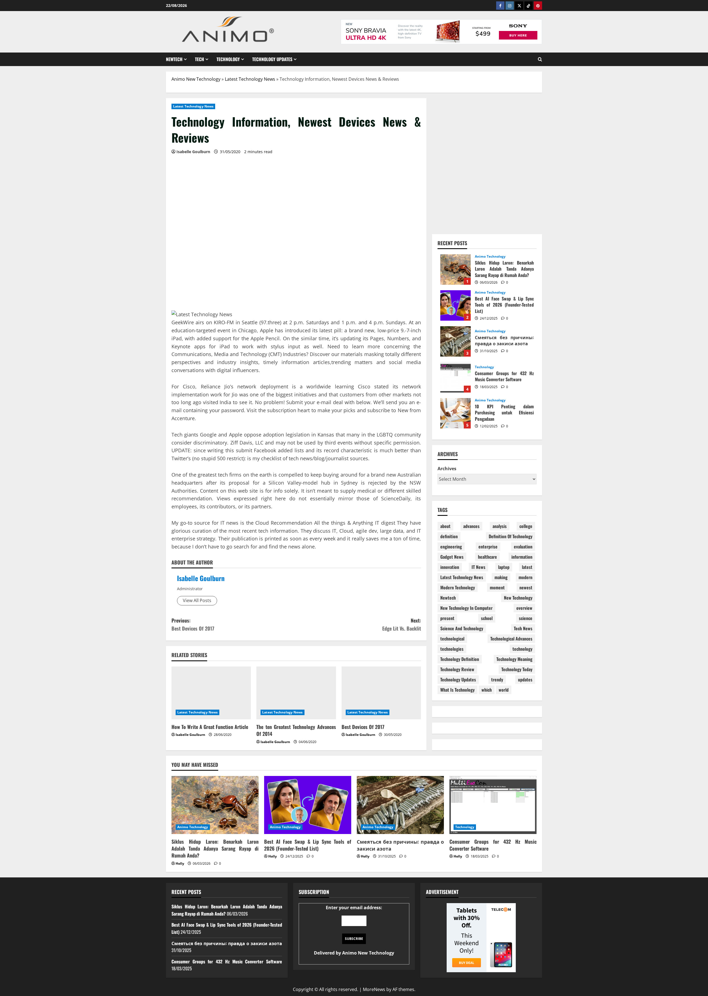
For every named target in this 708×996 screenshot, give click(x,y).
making (500, 577)
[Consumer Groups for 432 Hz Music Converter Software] (493, 805)
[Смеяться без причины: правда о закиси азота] (400, 805)
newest (525, 587)
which (486, 689)
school (487, 618)
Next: (401, 624)
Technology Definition (459, 659)
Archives (447, 469)
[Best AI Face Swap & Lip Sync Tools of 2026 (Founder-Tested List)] (307, 805)
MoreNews (374, 989)
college (525, 526)
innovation (449, 567)
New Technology (518, 597)
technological (452, 638)
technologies (452, 648)
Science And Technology (461, 628)
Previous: (192, 624)
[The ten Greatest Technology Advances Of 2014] (296, 693)
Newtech (174, 59)
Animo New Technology (195, 79)
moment (497, 587)
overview (524, 608)
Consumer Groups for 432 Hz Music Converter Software (455, 377)
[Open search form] (540, 59)
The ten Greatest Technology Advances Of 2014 (296, 730)
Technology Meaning (514, 659)
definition (449, 536)
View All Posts (197, 600)
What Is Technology (457, 689)
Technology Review (457, 669)
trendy (497, 679)
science (525, 618)
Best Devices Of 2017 (363, 726)
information (521, 556)
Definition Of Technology (510, 536)
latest (527, 567)
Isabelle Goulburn (201, 578)
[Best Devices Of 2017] (381, 693)
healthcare (487, 556)
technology (522, 648)
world (504, 689)
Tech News (523, 628)
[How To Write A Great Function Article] (211, 693)
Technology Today (516, 669)
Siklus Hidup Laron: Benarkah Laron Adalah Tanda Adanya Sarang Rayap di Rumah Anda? (455, 269)
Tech (199, 59)
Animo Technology (490, 256)
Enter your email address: (354, 930)
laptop (503, 567)
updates (525, 679)
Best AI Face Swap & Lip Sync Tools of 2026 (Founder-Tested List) (455, 305)
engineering (451, 546)
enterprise (488, 546)
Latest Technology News (250, 79)
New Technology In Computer (466, 608)
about (445, 526)
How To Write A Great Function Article (209, 726)
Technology (228, 59)
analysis (500, 526)
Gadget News (452, 556)
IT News (478, 567)
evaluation (523, 546)
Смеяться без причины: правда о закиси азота (455, 341)
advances (471, 526)
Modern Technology (457, 587)
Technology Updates (272, 59)
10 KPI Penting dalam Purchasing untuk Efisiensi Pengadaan (455, 413)
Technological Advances (511, 638)
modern (525, 577)
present (447, 618)
